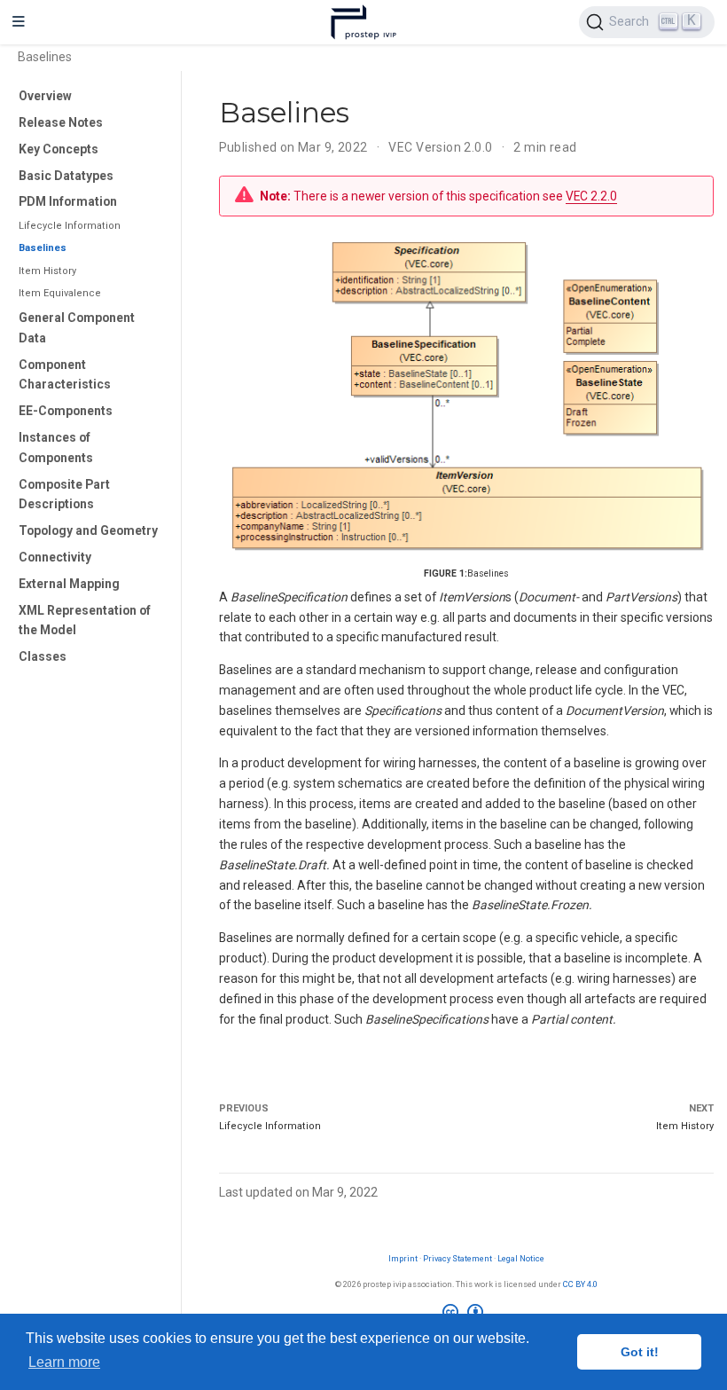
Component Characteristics (65, 374)
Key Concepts (58, 149)
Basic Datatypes (66, 176)
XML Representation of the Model (85, 620)
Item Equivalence (60, 293)
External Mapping (69, 584)
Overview (45, 96)
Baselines (42, 248)
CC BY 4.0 (580, 1284)
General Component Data (77, 327)
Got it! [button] (640, 1352)
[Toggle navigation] (18, 22)
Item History (47, 271)
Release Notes (61, 122)
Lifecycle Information (70, 226)
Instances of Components (56, 447)
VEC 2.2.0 (591, 196)
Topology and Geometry (88, 530)
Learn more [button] (64, 1362)
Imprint (403, 1258)
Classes (42, 656)
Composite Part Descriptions (64, 494)
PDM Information (68, 201)
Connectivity (55, 557)
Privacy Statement (457, 1258)
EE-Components (66, 411)
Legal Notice (520, 1258)
